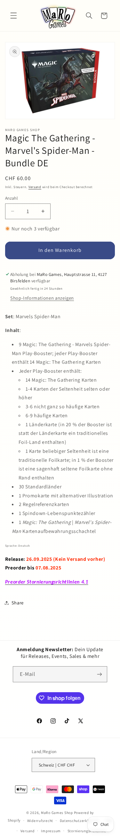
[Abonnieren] (99, 674)
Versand (34, 187)
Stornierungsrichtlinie (87, 830)
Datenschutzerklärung (79, 820)
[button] (13, 15)
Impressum (51, 830)
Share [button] (18, 603)
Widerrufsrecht (40, 820)
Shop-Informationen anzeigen (42, 298)
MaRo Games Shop (57, 812)
